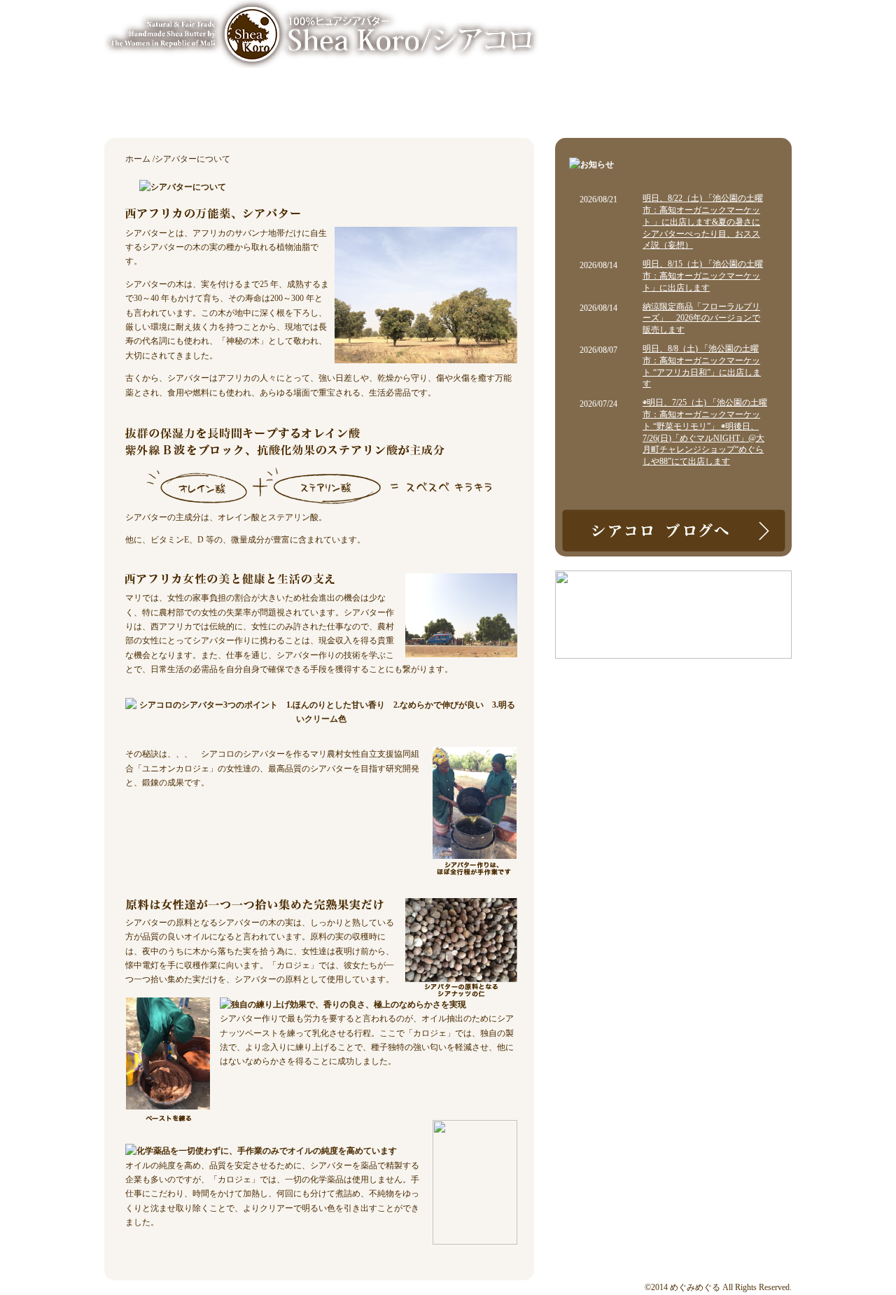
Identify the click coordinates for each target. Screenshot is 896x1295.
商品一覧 (234, 106)
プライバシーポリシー (746, 21)
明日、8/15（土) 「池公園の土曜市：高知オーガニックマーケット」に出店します (703, 276)
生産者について (468, 106)
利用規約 (591, 21)
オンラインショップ (598, 106)
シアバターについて (342, 106)
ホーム (148, 106)
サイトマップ (656, 21)
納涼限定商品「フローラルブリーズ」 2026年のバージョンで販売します (701, 318)
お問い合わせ (729, 106)
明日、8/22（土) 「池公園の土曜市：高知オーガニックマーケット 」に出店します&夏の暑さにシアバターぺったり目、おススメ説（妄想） (703, 221)
